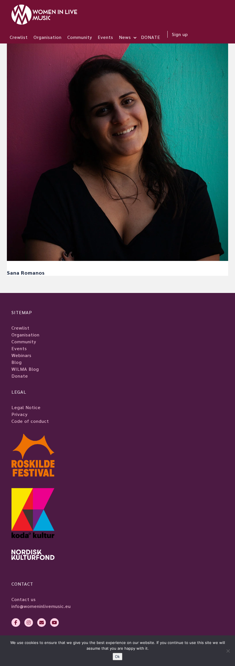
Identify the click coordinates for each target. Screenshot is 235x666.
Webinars (21, 355)
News (125, 37)
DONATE (150, 37)
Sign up (180, 34)
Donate (19, 376)
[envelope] (41, 622)
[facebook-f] (15, 622)
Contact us (23, 599)
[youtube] (54, 622)
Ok (117, 656)
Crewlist (19, 37)
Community (79, 37)
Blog (16, 362)
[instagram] (28, 622)
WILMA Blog (25, 369)
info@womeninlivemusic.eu (41, 606)
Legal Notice (26, 407)
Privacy (19, 414)
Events (105, 37)
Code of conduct (30, 421)
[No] (228, 651)
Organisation (48, 37)
